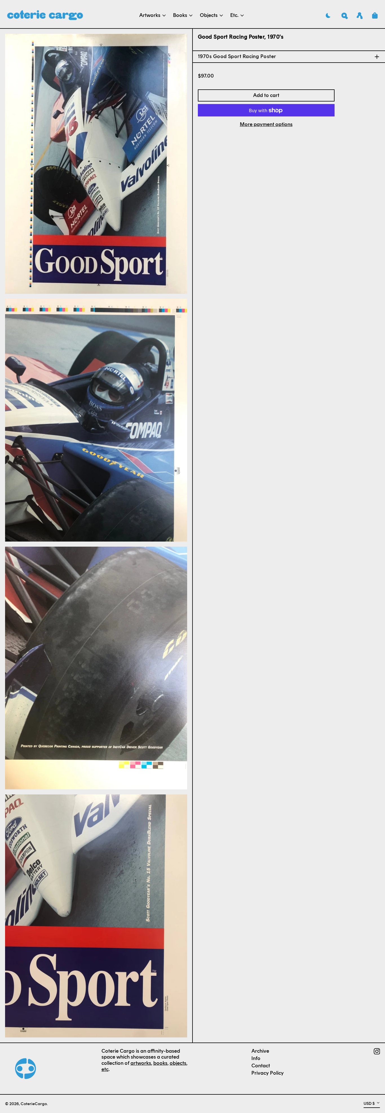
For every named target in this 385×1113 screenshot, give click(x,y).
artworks (140, 1063)
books (160, 1063)
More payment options (266, 125)
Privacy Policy (267, 1073)
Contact (260, 1066)
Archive (260, 1051)
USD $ (369, 1103)
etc (105, 1069)
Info (255, 1058)
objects (178, 1063)
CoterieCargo (34, 1103)
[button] (344, 15)
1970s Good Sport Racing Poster (237, 56)
